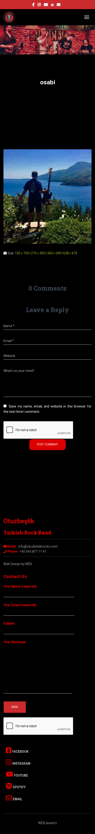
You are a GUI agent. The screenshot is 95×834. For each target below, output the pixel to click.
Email (17, 799)
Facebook (20, 751)
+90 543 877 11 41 (33, 551)
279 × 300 (38, 253)
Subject (9, 623)
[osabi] (47, 196)
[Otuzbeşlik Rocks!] (10, 17)
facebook (33, 5)
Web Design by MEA (17, 564)
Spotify (19, 787)
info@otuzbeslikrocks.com (38, 546)
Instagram (21, 763)
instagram (39, 5)
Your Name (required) (20, 586)
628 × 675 (70, 253)
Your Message (14, 642)
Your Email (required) (19, 605)
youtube (46, 5)
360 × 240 (54, 253)
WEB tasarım (47, 823)
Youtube (20, 775)
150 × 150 (22, 253)
